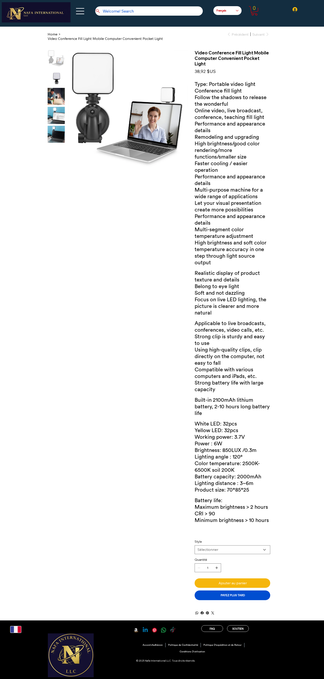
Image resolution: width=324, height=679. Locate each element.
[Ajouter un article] (216, 567)
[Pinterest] (207, 613)
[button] (254, 11)
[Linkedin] (145, 630)
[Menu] (80, 11)
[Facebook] (202, 613)
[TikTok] (173, 630)
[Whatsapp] (163, 630)
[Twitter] (212, 613)
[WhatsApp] (197, 613)
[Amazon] (136, 630)
